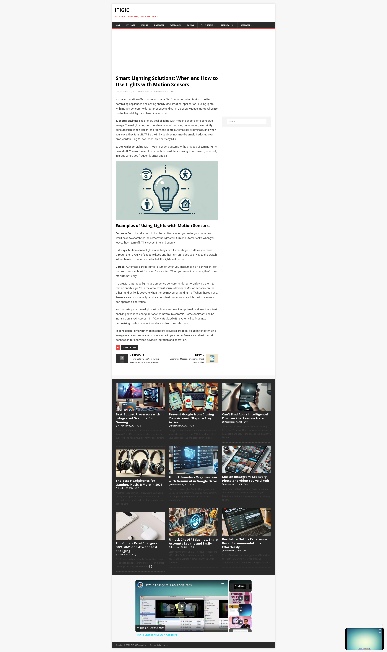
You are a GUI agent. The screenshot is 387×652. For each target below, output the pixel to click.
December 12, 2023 (128, 91)
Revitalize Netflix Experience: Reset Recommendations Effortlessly (245, 543)
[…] (150, 566)
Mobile (144, 25)
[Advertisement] (193, 50)
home (117, 25)
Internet (130, 25)
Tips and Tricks (161, 91)
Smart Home (129, 347)
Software (245, 25)
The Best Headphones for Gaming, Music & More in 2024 (139, 483)
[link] (140, 585)
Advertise (164, 645)
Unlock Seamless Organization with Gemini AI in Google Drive (193, 479)
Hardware (159, 25)
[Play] (240, 598)
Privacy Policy (142, 645)
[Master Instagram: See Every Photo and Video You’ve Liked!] (246, 471)
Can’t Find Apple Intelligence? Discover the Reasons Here (245, 416)
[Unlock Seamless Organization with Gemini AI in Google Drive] (193, 472)
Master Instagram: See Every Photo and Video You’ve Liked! (245, 479)
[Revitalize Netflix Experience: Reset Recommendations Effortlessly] (246, 534)
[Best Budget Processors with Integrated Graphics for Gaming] (140, 409)
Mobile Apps (227, 25)
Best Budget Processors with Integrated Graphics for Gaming (138, 418)
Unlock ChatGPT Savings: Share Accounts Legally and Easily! (193, 541)
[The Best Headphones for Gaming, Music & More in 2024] (140, 475)
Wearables (175, 25)
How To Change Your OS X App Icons (168, 585)
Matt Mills (144, 91)
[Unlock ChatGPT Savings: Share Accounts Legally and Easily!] (193, 534)
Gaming (190, 25)
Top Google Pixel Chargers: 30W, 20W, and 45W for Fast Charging (137, 547)
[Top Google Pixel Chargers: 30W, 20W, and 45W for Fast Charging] (140, 538)
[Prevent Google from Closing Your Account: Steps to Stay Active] (193, 409)
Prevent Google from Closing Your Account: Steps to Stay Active (191, 418)
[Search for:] (246, 121)
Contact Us (154, 645)
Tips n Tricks (207, 25)
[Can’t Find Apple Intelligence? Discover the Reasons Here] (246, 409)
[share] (222, 583)
